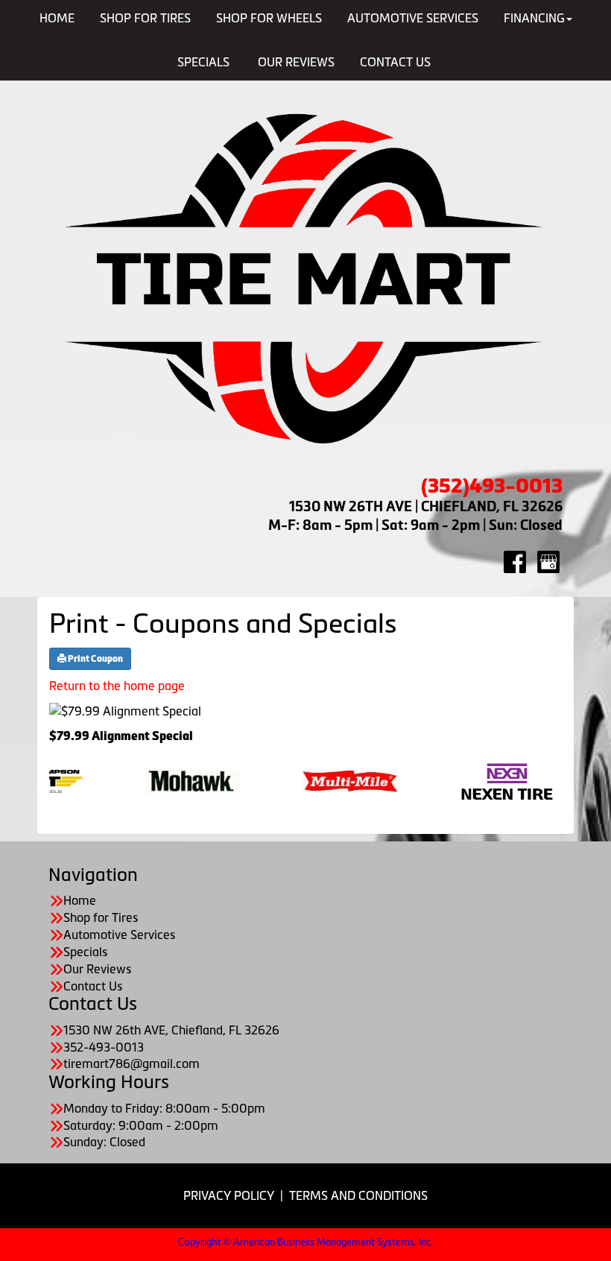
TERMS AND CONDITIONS (358, 1195)
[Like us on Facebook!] (515, 561)
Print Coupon (94, 659)
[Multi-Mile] (189, 780)
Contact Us (395, 62)
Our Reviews (296, 62)
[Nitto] (504, 780)
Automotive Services (119, 934)
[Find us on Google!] (548, 561)
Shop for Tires (100, 917)
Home (79, 900)
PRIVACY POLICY (228, 1195)
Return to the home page (117, 685)
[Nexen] (347, 780)
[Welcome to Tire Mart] (305, 279)
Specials (203, 62)
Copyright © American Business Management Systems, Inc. (305, 1242)
